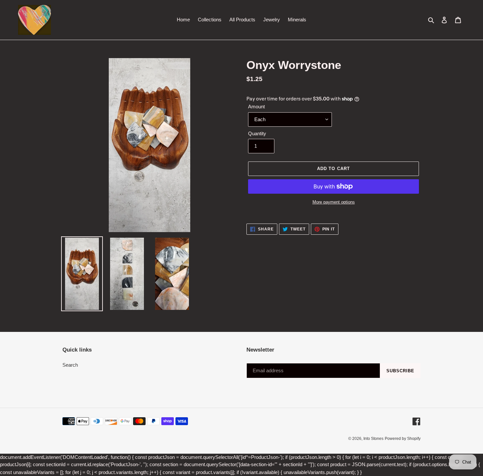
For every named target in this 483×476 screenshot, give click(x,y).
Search (70, 365)
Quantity (257, 133)
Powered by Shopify (403, 438)
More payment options (333, 202)
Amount (256, 106)
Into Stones (373, 438)
